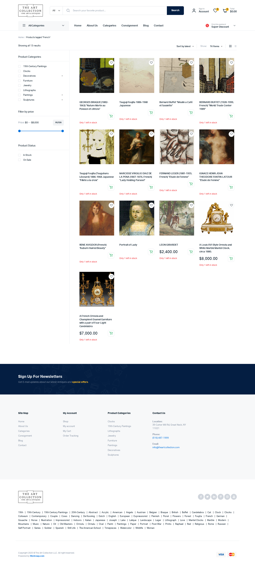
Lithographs (29, 90)
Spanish (60, 528)
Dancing (75, 516)
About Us (92, 25)
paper (133, 524)
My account (69, 426)
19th (21, 512)
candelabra (198, 512)
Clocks (26, 71)
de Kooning (89, 516)
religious (200, 524)
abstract (93, 512)
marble (211, 520)
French (209, 516)
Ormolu (80, 524)
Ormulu (92, 524)
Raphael (179, 524)
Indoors (78, 520)
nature (46, 524)
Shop (65, 422)
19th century (34, 512)
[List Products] (235, 46)
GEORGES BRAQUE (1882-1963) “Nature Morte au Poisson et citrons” (93, 105)
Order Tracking (70, 436)
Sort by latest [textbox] (184, 46)
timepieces (111, 528)
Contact (158, 25)
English (113, 516)
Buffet (185, 512)
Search (175, 10)
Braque (164, 512)
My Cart (67, 431)
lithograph (171, 520)
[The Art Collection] (30, 10)
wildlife (139, 528)
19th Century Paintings (35, 66)
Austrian (141, 512)
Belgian (153, 512)
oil (55, 524)
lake (123, 520)
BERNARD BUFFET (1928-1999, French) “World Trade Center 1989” (216, 105)
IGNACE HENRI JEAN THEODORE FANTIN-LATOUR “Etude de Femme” (215, 177)
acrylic (105, 512)
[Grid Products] (230, 46)
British (175, 512)
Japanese (100, 520)
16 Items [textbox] (214, 46)
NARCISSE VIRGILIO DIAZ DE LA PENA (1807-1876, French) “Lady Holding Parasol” (135, 177)
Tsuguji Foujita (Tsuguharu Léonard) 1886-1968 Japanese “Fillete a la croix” (96, 177)
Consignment (129, 25)
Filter (58, 123)
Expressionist (141, 516)
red (189, 524)
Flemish (155, 516)
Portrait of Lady (128, 245)
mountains (23, 524)
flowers (177, 516)
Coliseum (23, 516)
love (183, 520)
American (118, 512)
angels (130, 512)
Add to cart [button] (191, 252)
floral (166, 516)
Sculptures (28, 100)
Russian (222, 524)
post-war (157, 524)
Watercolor (126, 528)
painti (110, 524)
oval (101, 524)
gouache (23, 520)
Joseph (113, 520)
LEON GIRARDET (168, 245)
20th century (78, 512)
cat (209, 512)
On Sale (27, 160)
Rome (211, 524)
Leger (158, 520)
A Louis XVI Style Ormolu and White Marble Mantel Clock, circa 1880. (215, 248)
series (37, 528)
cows (64, 516)
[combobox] (185, 46)
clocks (228, 512)
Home (78, 25)
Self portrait (24, 528)
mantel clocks (196, 520)
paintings (122, 524)
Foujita (198, 516)
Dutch (102, 516)
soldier (48, 528)
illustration (47, 520)
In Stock (27, 155)
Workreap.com (37, 556)
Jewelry (27, 85)
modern (222, 520)
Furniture (27, 81)
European (125, 516)
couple (54, 516)
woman (150, 528)
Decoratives (29, 76)
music (36, 524)
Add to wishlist (111, 62)
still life (71, 528)
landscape (146, 520)
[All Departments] (43, 25)
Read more (111, 116)
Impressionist (63, 520)
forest (188, 516)
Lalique (133, 520)
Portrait (144, 524)
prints (168, 524)
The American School (90, 528)
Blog (146, 25)
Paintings (28, 95)
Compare (113, 69)
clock (218, 512)
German (220, 516)
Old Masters (66, 524)
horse (34, 520)
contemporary (39, 516)
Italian (88, 520)
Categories (109, 25)
